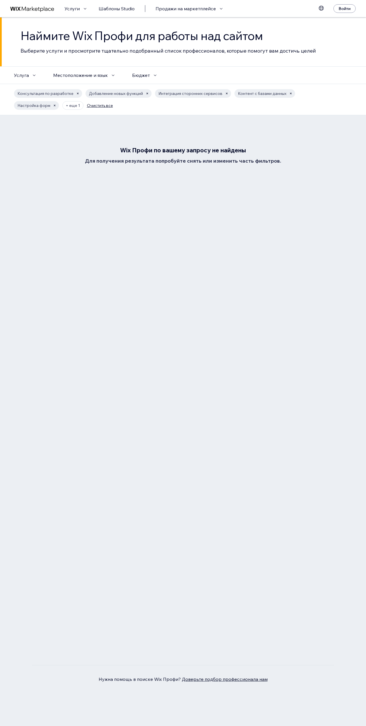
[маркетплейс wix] (32, 8)
